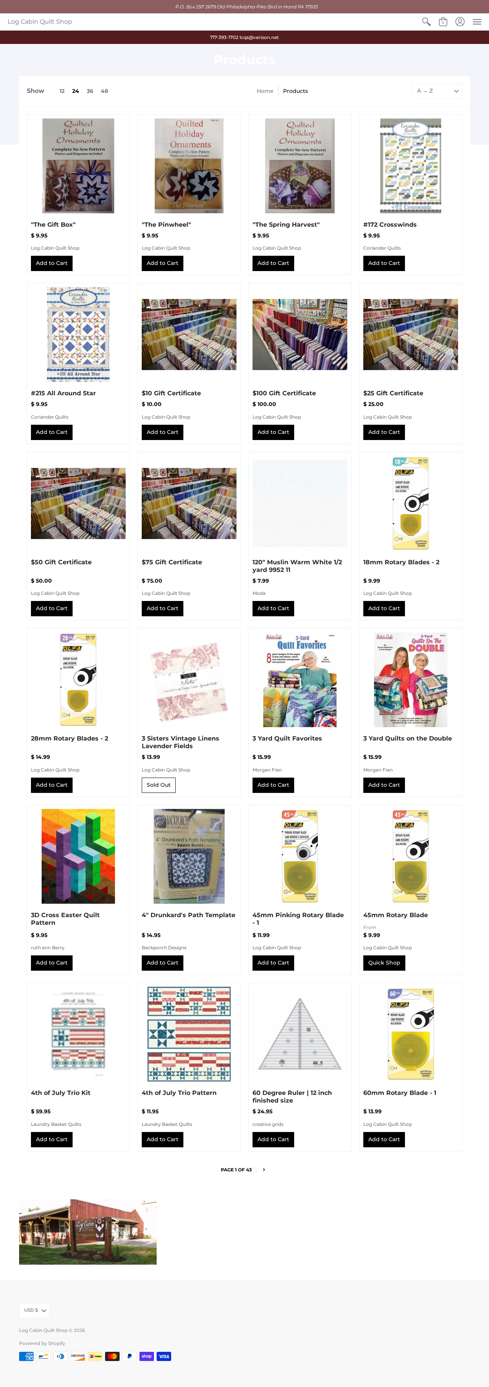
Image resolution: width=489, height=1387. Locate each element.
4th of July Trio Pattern (179, 1092)
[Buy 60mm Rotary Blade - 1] (410, 1034)
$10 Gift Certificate (171, 393)
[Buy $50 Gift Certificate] (78, 503)
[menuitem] (426, 21)
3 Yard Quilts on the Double (407, 738)
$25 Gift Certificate (393, 393)
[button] (426, 21)
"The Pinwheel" (166, 224)
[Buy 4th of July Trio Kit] (78, 1034)
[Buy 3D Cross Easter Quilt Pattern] (78, 856)
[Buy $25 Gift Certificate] (410, 334)
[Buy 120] (300, 503)
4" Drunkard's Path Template (188, 915)
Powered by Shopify (42, 1343)
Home (265, 91)
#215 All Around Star (63, 393)
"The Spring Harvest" (286, 224)
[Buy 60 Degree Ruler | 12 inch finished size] (300, 1034)
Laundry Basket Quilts (56, 1124)
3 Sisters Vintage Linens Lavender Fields (180, 742)
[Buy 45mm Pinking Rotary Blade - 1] (300, 856)
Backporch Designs (164, 947)
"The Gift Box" (53, 224)
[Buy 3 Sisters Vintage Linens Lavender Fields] (189, 679)
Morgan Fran (267, 770)
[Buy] (78, 166)
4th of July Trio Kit (61, 1092)
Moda (259, 593)
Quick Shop (384, 962)
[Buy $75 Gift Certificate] (189, 503)
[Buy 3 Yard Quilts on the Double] (410, 679)
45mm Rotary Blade (395, 915)
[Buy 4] (189, 856)
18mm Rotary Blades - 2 (401, 562)
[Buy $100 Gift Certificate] (300, 334)
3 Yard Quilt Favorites (287, 738)
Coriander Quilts (382, 248)
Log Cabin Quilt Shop (40, 21)
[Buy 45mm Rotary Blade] (410, 856)
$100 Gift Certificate (284, 393)
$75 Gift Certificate (172, 562)
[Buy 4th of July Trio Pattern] (189, 1034)
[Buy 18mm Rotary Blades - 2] (410, 503)
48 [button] (104, 91)
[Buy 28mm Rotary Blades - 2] (78, 679)
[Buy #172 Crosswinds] (410, 166)
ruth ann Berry (48, 947)
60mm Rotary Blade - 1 (399, 1092)
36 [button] (90, 91)
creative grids (268, 1124)
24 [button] (75, 91)
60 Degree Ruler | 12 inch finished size (292, 1096)
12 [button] (62, 91)
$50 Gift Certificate (61, 562)
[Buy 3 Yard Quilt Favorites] (300, 679)
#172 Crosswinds (390, 224)
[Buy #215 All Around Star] (78, 334)
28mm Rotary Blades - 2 (69, 738)
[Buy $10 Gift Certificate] (189, 334)
